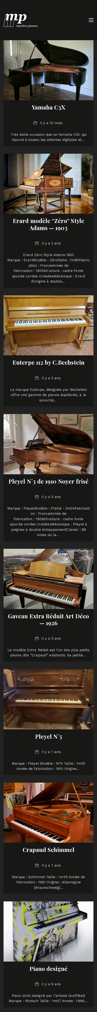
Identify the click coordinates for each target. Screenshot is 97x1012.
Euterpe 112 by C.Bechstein (48, 362)
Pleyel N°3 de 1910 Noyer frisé (48, 481)
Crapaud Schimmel (49, 849)
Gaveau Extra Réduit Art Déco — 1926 (48, 619)
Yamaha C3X (48, 107)
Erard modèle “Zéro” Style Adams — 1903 (48, 224)
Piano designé (48, 968)
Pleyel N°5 (48, 736)
